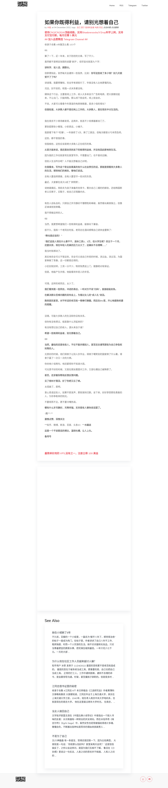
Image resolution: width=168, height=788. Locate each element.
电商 (97, 27)
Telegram (132, 5)
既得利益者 (89, 27)
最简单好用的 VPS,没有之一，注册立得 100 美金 (71, 453)
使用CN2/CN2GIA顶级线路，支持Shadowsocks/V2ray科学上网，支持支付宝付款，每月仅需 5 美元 (84, 34)
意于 (83, 27)
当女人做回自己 (60, 711)
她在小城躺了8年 (61, 632)
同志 (101, 27)
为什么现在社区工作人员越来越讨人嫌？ (74, 661)
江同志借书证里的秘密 (64, 686)
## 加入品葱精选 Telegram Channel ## (66, 39)
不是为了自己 (59, 736)
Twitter (144, 5)
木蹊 (49, 27)
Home (112, 5)
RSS (121, 5)
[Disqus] (84, 508)
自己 (79, 27)
